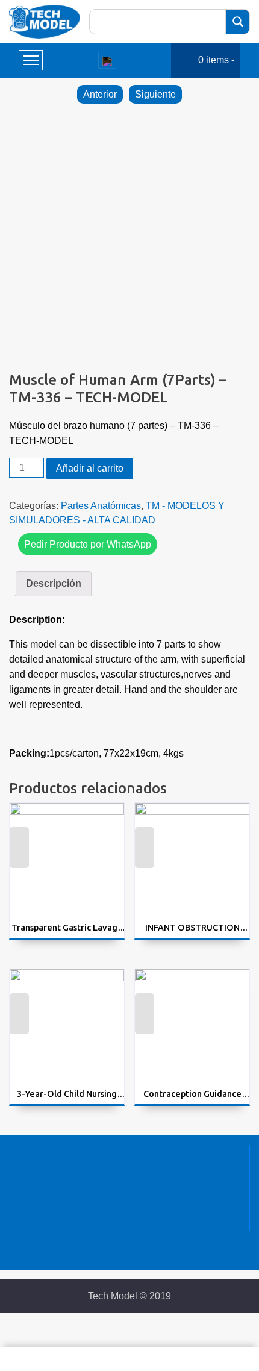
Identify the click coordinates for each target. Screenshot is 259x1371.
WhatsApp (19, 856)
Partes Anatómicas (101, 506)
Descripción (53, 583)
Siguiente (155, 94)
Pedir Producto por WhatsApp (87, 544)
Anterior (100, 94)
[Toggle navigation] (107, 60)
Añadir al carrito (89, 468)
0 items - (216, 60)
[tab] (54, 583)
